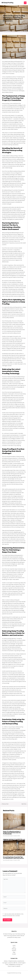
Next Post (24, 804)
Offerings (14, 948)
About (14, 947)
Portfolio (14, 950)
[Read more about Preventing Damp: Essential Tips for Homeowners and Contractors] (14, 847)
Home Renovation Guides (8, 835)
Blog (14, 952)
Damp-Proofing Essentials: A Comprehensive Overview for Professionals (12, 833)
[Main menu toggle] (25, 3)
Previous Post (4, 804)
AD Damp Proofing (7, 2)
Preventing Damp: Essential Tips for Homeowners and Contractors (13, 857)
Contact (14, 954)
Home (14, 945)
